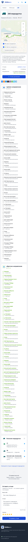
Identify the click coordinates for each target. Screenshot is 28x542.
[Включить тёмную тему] (18, 2)
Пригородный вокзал (10, 119)
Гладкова (6, 414)
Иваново (6, 258)
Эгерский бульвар (9, 142)
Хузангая (6, 138)
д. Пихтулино (7, 204)
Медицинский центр (9, 92)
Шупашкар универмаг (10, 379)
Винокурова (7, 236)
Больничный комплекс (10, 154)
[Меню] (25, 2)
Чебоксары (12, 7)
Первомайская (8, 216)
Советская (7, 213)
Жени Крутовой (8, 248)
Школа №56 (7, 158)
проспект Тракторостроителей (12, 321)
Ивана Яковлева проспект (10, 120)
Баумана (6, 161)
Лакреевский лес (8, 107)
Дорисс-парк (7, 134)
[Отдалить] (23, 27)
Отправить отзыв (14, 518)
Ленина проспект (9, 116)
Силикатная (7, 256)
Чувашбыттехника (9, 418)
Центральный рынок (9, 111)
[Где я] (23, 34)
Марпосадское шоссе (9, 205)
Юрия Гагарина (8, 112)
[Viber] (10, 81)
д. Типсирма (7, 208)
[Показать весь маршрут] (23, 30)
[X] (8, 81)
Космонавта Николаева (10, 115)
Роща (5, 231)
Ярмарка (6, 103)
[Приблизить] (23, 23)
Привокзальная (8, 408)
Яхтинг (6, 192)
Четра (5, 185)
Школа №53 (7, 169)
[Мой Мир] (6, 81)
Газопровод (7, 130)
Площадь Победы (8, 243)
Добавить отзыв (22, 67)
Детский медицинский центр (12, 150)
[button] (7, 36)
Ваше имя (4, 492)
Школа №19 (7, 212)
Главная (4, 7)
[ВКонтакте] (2, 81)
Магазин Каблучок (9, 235)
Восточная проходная (9, 196)
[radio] (3, 514)
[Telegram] (16, 81)
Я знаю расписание (15, 76)
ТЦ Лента (6, 173)
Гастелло (6, 165)
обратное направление (19, 73)
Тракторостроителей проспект (11, 143)
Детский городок (8, 227)
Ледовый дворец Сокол (10, 250)
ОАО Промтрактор (9, 181)
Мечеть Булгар (8, 100)
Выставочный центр (9, 127)
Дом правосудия (8, 219)
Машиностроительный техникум (13, 177)
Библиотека (7, 294)
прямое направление (19, 71)
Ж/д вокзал (7, 410)
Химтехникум (7, 254)
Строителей (7, 96)
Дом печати (7, 123)
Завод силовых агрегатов (11, 189)
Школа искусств (8, 223)
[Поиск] (22, 2)
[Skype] (14, 81)
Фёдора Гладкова (8, 93)
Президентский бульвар (10, 105)
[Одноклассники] (4, 81)
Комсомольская (8, 239)
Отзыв (4, 498)
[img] (14, 36)
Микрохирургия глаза (10, 146)
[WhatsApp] (12, 81)
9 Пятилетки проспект (10, 136)
